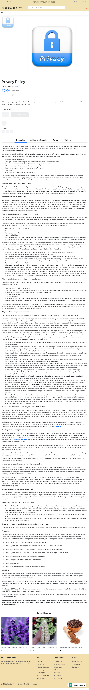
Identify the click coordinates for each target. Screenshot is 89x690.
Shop (21, 7)
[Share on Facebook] (3, 131)
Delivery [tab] (68, 140)
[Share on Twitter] (7, 131)
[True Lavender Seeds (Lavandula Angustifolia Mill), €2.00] (15, 634)
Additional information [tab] (39, 140)
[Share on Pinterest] (11, 131)
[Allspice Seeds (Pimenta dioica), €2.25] (74, 634)
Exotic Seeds (9, 7)
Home (16, 86)
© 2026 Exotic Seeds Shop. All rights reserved (19, 684)
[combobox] (46, 7)
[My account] (79, 8)
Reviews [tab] (56, 140)
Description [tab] (20, 140)
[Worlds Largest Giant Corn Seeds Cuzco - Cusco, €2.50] (44, 634)
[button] (85, 7)
